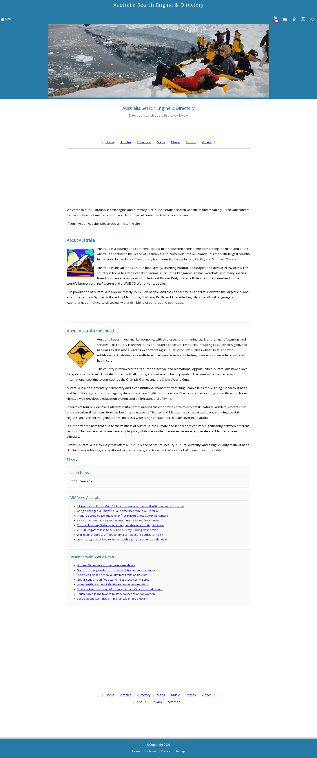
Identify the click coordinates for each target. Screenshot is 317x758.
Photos (191, 142)
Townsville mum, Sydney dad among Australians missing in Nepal (120, 525)
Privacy (157, 702)
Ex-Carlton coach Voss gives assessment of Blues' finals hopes (118, 520)
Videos (207, 142)
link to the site (130, 223)
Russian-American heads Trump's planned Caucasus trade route (120, 589)
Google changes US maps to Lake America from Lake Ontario (117, 511)
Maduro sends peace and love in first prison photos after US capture (123, 515)
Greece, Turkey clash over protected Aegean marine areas (116, 570)
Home (109, 142)
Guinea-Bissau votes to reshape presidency (106, 565)
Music (175, 142)
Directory (144, 142)
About (141, 702)
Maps (161, 142)
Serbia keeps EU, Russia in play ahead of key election (112, 598)
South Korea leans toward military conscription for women (116, 594)
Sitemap (174, 702)
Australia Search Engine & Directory (158, 4)
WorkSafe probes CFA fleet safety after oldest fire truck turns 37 (120, 534)
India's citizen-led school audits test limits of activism (112, 575)
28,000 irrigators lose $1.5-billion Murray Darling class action (117, 530)
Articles (125, 142)
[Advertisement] (158, 178)
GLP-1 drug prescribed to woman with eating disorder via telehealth (122, 539)
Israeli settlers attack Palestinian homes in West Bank (113, 584)
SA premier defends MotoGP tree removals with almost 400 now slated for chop (130, 506)
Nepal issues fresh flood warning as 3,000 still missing (113, 579)
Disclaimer (150, 751)
